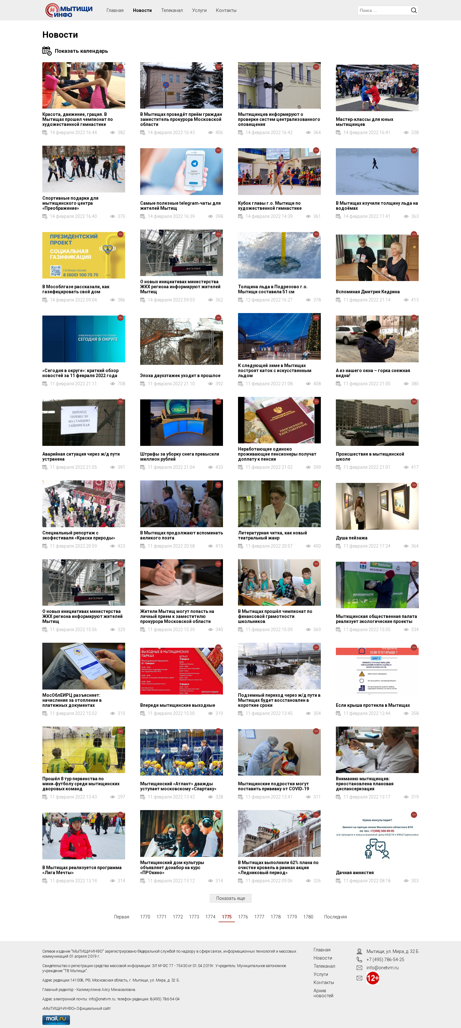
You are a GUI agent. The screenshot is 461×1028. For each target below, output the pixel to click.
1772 (178, 916)
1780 (308, 916)
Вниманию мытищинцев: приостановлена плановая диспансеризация (365, 783)
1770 (145, 916)
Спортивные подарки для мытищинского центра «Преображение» (70, 203)
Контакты (226, 10)
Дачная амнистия (355, 872)
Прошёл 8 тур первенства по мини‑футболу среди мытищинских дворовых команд (80, 783)
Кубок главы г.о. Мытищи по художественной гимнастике (270, 206)
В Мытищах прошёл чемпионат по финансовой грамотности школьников (275, 616)
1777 (259, 916)
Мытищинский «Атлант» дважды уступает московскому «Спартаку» (178, 786)
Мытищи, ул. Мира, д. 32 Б (393, 951)
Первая (121, 916)
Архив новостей (323, 993)
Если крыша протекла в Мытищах (373, 705)
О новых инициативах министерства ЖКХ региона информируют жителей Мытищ (180, 286)
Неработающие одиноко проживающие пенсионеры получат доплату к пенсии (277, 454)
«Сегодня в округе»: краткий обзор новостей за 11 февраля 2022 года (80, 373)
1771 (161, 916)
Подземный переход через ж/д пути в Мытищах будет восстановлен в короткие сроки (279, 700)
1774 (210, 916)
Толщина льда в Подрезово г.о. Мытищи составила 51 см (273, 289)
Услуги (199, 10)
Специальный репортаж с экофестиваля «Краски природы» (78, 535)
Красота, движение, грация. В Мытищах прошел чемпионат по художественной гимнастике (77, 119)
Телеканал (172, 10)
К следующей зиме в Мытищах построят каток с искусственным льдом (274, 370)
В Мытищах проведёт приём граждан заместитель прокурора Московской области (181, 119)
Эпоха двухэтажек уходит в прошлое (180, 375)
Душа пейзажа (352, 537)
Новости (142, 10)
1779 (292, 916)
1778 (276, 916)
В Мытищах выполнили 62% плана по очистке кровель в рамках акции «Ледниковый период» (278, 867)
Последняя (335, 916)
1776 (243, 916)
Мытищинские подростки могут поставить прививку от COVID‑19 (273, 786)
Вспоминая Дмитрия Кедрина (368, 291)
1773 (194, 916)
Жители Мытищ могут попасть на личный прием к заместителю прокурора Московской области (177, 616)
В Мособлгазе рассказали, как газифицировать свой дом (75, 289)
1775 (227, 916)
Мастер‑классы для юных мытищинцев (364, 122)
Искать (414, 10)
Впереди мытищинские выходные (177, 705)
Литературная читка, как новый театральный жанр (272, 535)
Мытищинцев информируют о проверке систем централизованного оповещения (279, 119)
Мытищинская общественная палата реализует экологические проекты (376, 619)
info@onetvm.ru (102, 999)
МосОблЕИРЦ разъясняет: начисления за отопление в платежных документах (72, 700)
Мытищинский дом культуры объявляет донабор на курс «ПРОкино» (172, 867)
